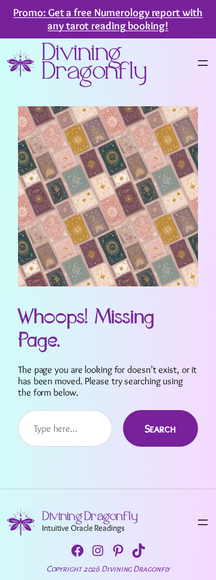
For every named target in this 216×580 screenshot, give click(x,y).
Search (160, 428)
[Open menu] (203, 63)
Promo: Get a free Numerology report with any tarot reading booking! (107, 18)
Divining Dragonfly (93, 63)
